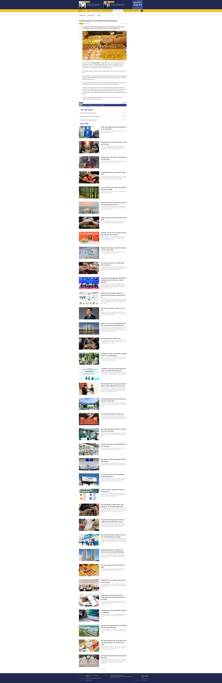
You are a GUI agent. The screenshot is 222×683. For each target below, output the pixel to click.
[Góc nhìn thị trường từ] (89, 313)
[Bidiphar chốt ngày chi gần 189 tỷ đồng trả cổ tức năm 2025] (89, 253)
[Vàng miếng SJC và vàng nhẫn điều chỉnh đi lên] (89, 223)
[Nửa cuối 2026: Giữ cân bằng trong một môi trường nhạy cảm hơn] (89, 208)
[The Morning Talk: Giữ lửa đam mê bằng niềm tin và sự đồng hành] (89, 359)
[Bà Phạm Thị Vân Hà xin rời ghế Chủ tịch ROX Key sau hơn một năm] (89, 238)
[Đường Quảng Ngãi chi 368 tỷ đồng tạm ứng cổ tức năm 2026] (89, 404)
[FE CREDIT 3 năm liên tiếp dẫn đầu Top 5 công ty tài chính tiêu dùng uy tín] (89, 374)
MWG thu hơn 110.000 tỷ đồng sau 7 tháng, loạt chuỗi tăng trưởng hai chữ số (113, 295)
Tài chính (99, 15)
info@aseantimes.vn (145, 678)
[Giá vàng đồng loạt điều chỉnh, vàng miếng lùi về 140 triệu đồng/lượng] (89, 510)
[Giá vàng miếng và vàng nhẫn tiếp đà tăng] (89, 570)
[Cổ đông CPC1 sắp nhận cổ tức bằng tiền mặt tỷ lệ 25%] (89, 162)
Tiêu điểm (87, 1)
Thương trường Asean (107, 10)
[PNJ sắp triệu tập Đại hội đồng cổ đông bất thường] (89, 464)
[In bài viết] (80, 37)
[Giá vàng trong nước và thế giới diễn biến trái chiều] (89, 268)
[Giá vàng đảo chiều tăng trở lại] (89, 343)
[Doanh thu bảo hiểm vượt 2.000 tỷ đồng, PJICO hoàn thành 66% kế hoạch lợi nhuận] (89, 600)
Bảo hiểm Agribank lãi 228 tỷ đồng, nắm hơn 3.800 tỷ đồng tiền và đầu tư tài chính (113, 642)
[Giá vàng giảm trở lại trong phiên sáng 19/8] (89, 177)
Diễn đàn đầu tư (118, 10)
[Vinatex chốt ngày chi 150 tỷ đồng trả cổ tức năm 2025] (89, 449)
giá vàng (81, 23)
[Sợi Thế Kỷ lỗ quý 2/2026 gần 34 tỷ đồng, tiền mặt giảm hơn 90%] (89, 630)
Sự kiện (89, 10)
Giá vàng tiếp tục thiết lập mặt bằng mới (88, 119)
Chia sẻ (81, 102)
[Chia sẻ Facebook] (80, 30)
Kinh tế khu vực (127, 10)
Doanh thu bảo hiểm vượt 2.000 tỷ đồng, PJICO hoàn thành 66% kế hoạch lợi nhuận (113, 597)
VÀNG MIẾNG (87, 23)
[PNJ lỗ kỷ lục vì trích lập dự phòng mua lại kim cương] (89, 585)
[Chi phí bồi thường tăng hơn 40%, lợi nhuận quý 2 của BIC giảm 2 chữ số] (89, 525)
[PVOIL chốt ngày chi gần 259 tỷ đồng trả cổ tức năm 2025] (89, 132)
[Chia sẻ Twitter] (80, 34)
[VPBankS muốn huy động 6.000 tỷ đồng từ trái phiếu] (89, 615)
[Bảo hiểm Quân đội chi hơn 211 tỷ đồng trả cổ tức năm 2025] (89, 434)
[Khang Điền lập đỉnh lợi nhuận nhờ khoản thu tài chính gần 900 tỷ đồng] (89, 555)
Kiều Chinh (124, 102)
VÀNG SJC (96, 105)
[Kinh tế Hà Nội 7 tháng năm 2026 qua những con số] (89, 494)
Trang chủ (82, 15)
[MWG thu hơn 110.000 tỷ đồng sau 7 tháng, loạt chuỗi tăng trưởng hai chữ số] (89, 298)
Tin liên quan (86, 110)
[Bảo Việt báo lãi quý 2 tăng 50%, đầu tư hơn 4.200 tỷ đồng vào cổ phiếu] (89, 540)
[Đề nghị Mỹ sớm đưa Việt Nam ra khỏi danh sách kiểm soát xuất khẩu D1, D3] (106, 4)
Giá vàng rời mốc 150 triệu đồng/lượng (88, 112)
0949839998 (144, 680)
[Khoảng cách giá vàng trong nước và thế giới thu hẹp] (89, 147)
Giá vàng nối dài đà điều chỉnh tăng (112, 414)
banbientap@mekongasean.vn (115, 677)
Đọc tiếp (84, 124)
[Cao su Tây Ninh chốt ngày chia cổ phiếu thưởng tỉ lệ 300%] (89, 192)
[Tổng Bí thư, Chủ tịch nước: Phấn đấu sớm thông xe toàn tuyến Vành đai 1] (82, 4)
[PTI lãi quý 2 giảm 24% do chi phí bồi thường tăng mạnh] (89, 479)
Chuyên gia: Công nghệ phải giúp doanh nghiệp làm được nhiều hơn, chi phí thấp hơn (113, 280)
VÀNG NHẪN (102, 105)
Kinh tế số (136, 10)
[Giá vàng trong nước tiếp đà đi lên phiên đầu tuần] (89, 661)
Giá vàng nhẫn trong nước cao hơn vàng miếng (89, 116)
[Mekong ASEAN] (137, 4)
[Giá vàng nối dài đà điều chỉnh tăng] (89, 419)
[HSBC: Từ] (89, 328)
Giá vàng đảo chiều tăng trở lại (110, 338)
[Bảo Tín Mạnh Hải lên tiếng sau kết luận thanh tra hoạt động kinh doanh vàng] (89, 389)
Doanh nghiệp (96, 10)
